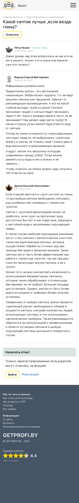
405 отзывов (10, 460)
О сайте (7, 419)
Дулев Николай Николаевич (31, 185)
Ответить (12, 34)
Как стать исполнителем (18, 398)
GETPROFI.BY (20, 435)
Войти (12, 374)
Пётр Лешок (22, 47)
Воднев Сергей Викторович (31, 77)
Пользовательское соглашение (21, 426)
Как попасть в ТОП (14, 401)
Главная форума (13, 17)
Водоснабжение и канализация (45, 17)
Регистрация (30, 374)
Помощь (8, 405)
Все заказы (9, 409)
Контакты (8, 423)
